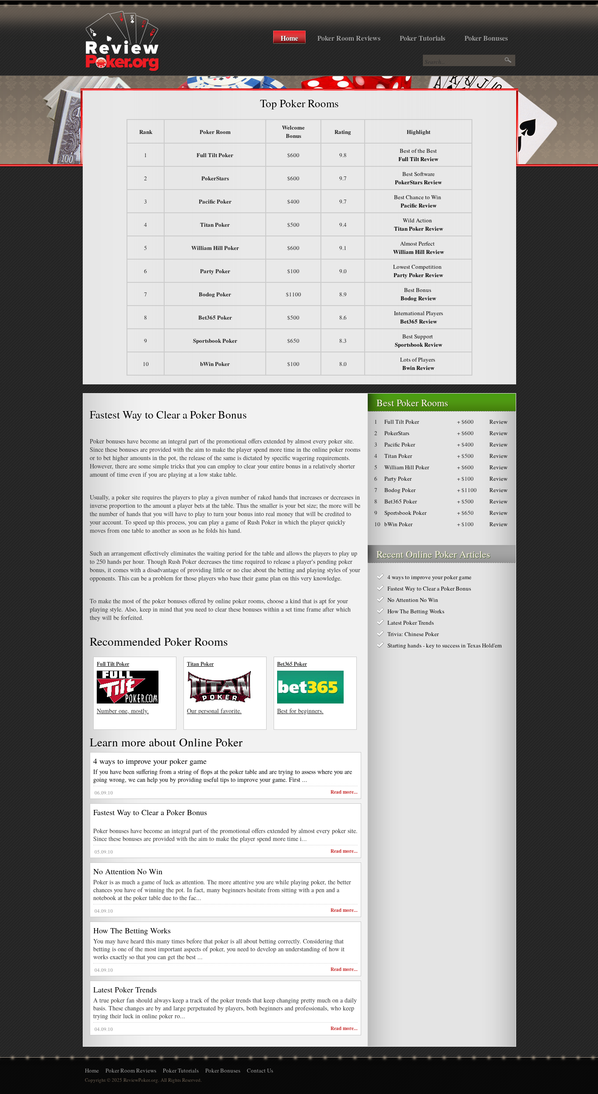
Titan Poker (398, 456)
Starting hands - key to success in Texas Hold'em (444, 645)
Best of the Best (418, 155)
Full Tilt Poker (401, 422)
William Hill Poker (406, 467)
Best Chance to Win (418, 201)
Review (498, 422)
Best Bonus (418, 294)
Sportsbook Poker (405, 513)
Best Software (418, 178)
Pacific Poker (399, 444)
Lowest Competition (418, 271)
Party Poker (398, 478)
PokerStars (396, 433)
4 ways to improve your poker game (150, 761)
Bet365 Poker (400, 501)
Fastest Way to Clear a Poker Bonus (150, 812)
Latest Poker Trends (125, 989)
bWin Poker (398, 524)
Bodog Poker (399, 490)
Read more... (344, 791)
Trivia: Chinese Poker (413, 634)
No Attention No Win (127, 871)
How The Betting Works (132, 930)
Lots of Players (418, 363)
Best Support (418, 340)
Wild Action (418, 224)
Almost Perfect (418, 247)
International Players (418, 317)
